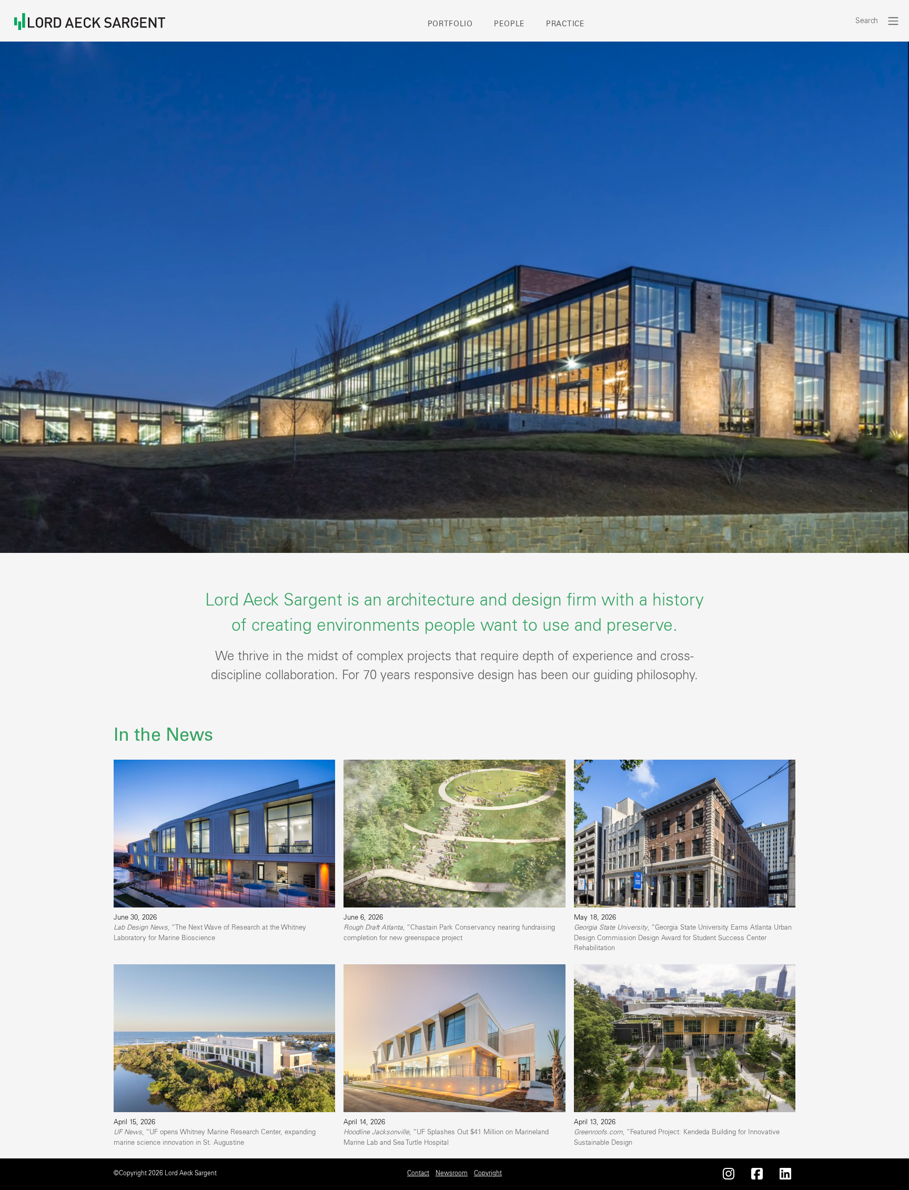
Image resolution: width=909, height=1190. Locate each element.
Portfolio (450, 24)
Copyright (488, 1173)
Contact (418, 1173)
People (509, 24)
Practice (565, 24)
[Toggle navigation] (893, 21)
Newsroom (452, 1173)
